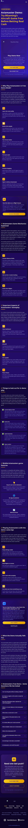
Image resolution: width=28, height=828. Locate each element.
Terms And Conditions (7, 812)
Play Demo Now (14, 67)
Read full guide (14, 626)
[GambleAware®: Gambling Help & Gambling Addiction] (12, 820)
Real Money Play (14, 71)
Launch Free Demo (14, 214)
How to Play (11, 806)
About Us (16, 807)
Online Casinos (9, 807)
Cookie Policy (23, 812)
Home (5, 806)
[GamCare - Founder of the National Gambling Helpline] (21, 820)
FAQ (21, 807)
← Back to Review (14, 786)
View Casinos (14, 622)
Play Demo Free (14, 781)
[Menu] (26, 2)
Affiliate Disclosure (6, 814)
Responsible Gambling (16, 814)
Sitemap (24, 814)
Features (18, 806)
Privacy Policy (16, 812)
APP (23, 806)
